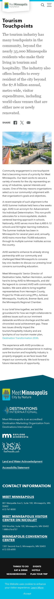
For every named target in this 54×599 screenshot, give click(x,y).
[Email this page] (28, 122)
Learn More (37, 587)
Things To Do (21, 566)
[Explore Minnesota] (15, 436)
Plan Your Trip (39, 574)
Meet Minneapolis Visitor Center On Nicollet (24, 518)
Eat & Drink (21, 570)
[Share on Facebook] (15, 122)
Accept (27, 593)
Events (37, 566)
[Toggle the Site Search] (42, 5)
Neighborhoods (16, 574)
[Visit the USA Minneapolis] (11, 447)
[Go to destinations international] (19, 410)
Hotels (36, 570)
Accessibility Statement (15, 467)
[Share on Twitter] (22, 122)
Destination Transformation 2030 (20, 338)
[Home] (15, 5)
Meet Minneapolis (18, 497)
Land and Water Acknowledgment (22, 461)
